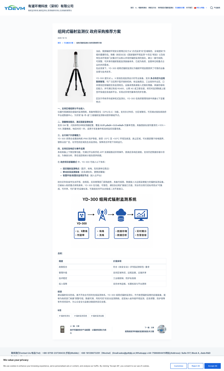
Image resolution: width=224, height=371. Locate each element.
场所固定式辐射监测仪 (165, 8)
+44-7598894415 (156, 353)
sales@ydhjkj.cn (127, 353)
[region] (112, 363)
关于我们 (189, 8)
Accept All (212, 366)
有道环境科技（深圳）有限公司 (51, 6)
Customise (178, 366)
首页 (132, 8)
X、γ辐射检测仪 (141, 8)
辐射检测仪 (64, 316)
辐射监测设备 (97, 316)
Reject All (196, 366)
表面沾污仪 (152, 8)
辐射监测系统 (80, 316)
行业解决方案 (179, 8)
